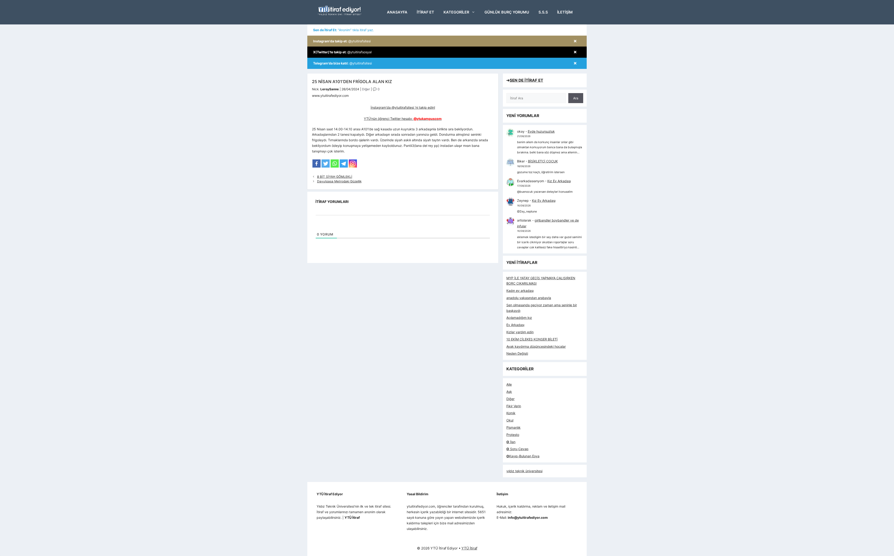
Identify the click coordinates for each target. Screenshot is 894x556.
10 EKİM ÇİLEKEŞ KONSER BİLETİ (532, 339)
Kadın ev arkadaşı (520, 291)
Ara (575, 98)
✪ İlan (510, 442)
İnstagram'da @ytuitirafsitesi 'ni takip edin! (403, 107)
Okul (509, 420)
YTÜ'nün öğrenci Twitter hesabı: (403, 119)
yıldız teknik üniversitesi (524, 471)
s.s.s (543, 12)
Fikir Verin (513, 406)
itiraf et (425, 12)
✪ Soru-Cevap (517, 449)
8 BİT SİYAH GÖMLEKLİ (334, 177)
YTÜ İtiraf (469, 548)
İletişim (565, 12)
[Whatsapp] (335, 163)
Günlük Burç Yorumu (506, 12)
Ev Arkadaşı (515, 325)
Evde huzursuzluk (541, 131)
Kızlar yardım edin (520, 332)
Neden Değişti (517, 353)
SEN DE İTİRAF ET (526, 80)
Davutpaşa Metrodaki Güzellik (339, 181)
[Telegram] (344, 163)
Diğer (366, 89)
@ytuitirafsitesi (342, 41)
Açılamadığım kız (519, 318)
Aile (509, 384)
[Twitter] (326, 163)
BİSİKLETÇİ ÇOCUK (543, 161)
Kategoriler (456, 12)
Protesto (512, 435)
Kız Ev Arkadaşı (559, 181)
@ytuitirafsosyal (342, 52)
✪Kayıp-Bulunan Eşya (522, 456)
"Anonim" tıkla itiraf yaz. (343, 30)
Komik (510, 413)
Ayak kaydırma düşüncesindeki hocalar (536, 346)
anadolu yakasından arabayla (528, 298)
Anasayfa (397, 12)
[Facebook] (316, 163)
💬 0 (376, 89)
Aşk (509, 392)
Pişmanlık (513, 427)
